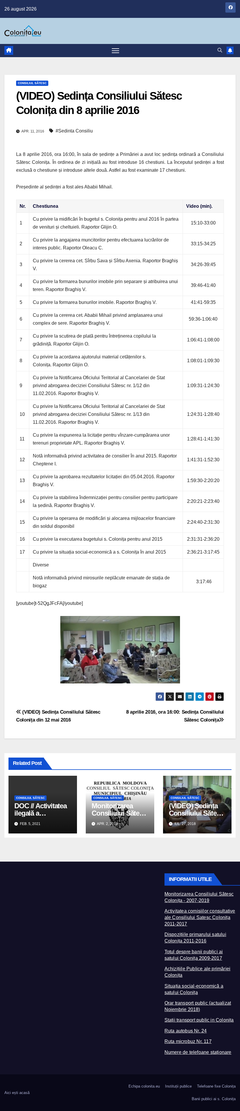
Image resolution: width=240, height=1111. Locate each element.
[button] (219, 50)
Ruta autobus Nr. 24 (185, 1030)
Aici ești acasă (17, 1092)
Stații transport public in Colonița (199, 1020)
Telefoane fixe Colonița (216, 1086)
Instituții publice (178, 1086)
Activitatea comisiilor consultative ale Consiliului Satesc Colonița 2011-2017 (199, 917)
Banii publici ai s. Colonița (214, 1099)
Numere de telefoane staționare (198, 1052)
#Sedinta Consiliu (74, 130)
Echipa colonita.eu (144, 1086)
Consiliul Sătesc (32, 83)
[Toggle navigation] (115, 50)
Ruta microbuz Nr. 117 (188, 1041)
